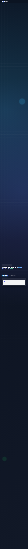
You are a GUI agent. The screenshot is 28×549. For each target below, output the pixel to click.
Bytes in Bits (6, 1)
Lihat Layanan (5, 275)
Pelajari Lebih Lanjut (12, 275)
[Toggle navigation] (25, 1)
